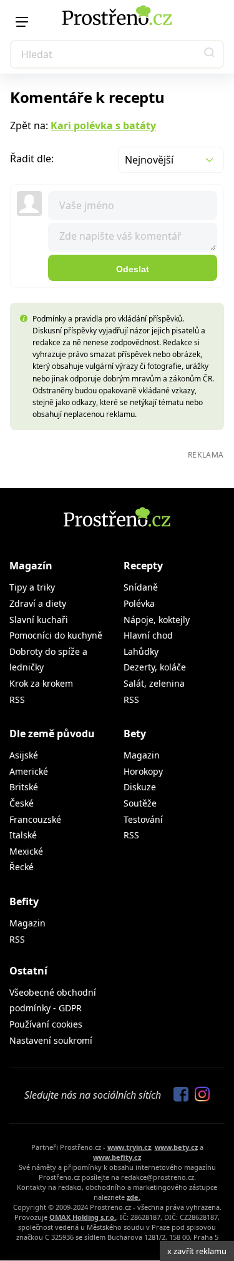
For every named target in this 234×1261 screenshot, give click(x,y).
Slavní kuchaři (38, 620)
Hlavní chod (148, 635)
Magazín (30, 565)
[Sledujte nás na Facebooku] (177, 1095)
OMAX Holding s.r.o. (82, 1217)
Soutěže (140, 803)
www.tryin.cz (129, 1147)
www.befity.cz (117, 1157)
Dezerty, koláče (155, 667)
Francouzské (35, 819)
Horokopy (143, 771)
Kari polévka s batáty (103, 125)
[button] (209, 54)
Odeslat (132, 269)
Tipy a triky (32, 587)
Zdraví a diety (37, 603)
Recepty (143, 565)
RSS (17, 699)
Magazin (142, 755)
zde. (133, 1197)
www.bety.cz (176, 1147)
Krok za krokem (41, 683)
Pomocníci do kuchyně (55, 635)
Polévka (139, 603)
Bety (135, 733)
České (21, 803)
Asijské (23, 755)
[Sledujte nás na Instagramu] (199, 1095)
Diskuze (140, 787)
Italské (23, 835)
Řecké (21, 867)
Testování (143, 819)
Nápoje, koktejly (157, 620)
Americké (28, 771)
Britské (23, 787)
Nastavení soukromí (50, 1040)
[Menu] (21, 21)
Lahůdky (141, 651)
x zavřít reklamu (197, 1251)
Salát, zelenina (154, 683)
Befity (24, 901)
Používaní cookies (45, 1024)
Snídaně (141, 587)
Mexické (26, 851)
